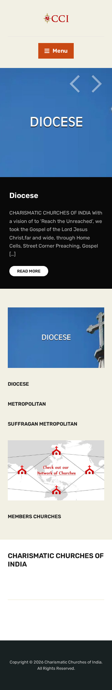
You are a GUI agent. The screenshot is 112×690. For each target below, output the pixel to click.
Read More (28, 271)
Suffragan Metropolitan (42, 424)
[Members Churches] (56, 470)
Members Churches (34, 516)
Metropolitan (27, 404)
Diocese (23, 195)
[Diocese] (56, 337)
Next (96, 84)
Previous (74, 84)
